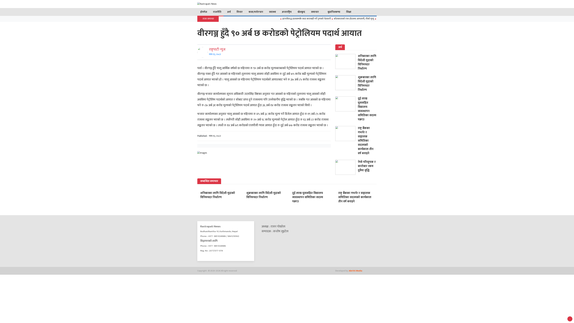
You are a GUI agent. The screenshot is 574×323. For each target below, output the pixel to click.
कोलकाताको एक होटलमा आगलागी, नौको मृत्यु (344, 19)
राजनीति (217, 12)
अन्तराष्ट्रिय (287, 12)
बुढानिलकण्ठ (334, 12)
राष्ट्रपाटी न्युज (217, 49)
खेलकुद (301, 12)
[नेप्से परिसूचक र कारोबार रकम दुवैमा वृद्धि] (346, 167)
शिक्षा (348, 12)
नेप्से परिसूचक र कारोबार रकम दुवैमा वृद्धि (367, 166)
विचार (240, 12)
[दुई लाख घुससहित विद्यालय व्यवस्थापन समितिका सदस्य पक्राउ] (346, 103)
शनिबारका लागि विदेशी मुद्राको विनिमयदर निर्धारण (367, 62)
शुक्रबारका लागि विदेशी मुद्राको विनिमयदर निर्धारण (367, 83)
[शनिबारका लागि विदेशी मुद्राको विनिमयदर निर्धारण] (346, 61)
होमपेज (203, 12)
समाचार (315, 12)
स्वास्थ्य (272, 12)
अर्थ (229, 12)
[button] (570, 319)
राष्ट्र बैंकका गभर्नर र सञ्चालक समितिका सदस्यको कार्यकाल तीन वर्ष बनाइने (365, 141)
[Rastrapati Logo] (225, 4)
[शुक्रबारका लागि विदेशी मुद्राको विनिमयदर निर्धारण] (346, 82)
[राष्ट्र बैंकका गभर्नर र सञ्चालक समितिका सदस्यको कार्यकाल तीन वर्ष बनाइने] (346, 133)
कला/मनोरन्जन (256, 12)
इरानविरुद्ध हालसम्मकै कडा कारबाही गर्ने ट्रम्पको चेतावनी (297, 19)
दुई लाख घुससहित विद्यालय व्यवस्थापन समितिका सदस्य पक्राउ (367, 109)
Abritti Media (355, 270)
